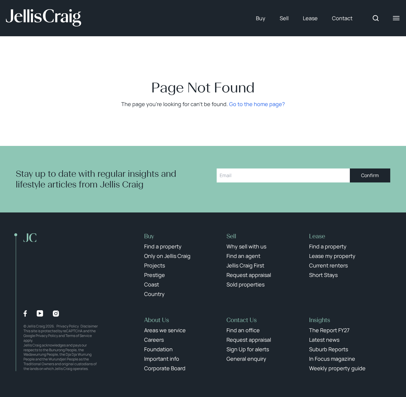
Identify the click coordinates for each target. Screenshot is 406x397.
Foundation (158, 349)
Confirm (370, 175)
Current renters (328, 265)
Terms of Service (78, 335)
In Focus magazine (332, 358)
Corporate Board (164, 368)
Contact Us (241, 320)
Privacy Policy (67, 326)
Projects (154, 265)
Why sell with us (246, 246)
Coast (151, 284)
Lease (310, 18)
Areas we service (165, 330)
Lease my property (332, 255)
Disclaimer (89, 326)
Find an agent (243, 255)
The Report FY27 (329, 330)
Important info (161, 358)
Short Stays (323, 274)
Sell (284, 18)
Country (154, 293)
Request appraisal (248, 274)
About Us (156, 320)
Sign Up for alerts (247, 349)
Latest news (324, 339)
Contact (342, 18)
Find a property (163, 246)
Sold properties (245, 284)
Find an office (243, 330)
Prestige (154, 274)
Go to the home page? (257, 104)
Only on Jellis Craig (167, 255)
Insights (319, 320)
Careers (154, 339)
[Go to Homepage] (43, 18)
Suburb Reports (328, 349)
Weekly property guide (337, 368)
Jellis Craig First (245, 265)
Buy (260, 18)
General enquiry (246, 358)
